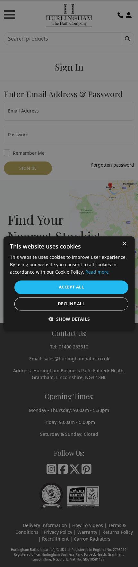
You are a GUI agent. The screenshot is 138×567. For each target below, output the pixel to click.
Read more (97, 272)
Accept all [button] (71, 287)
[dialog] (69, 283)
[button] (69, 319)
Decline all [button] (71, 304)
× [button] (124, 243)
